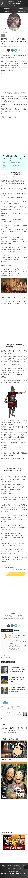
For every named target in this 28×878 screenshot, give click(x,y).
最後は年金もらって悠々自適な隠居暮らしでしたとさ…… (14, 167)
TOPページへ (13, 573)
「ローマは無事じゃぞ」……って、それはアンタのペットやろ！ (14, 159)
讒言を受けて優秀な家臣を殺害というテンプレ (14, 163)
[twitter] (8, 50)
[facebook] (12, 50)
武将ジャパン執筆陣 (11, 866)
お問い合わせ (16, 618)
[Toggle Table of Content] (23, 156)
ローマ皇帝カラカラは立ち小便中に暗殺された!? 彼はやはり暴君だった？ (17, 679)
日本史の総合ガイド (18, 865)
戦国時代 (21, 8)
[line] (15, 50)
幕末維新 (7, 11)
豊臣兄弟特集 (7, 8)
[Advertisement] (14, 139)
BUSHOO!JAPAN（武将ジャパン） (14, 873)
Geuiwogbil (10, 93)
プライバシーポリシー (17, 868)
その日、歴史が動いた (7, 657)
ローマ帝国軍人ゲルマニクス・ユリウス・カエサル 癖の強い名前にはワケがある (17, 669)
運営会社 (9, 868)
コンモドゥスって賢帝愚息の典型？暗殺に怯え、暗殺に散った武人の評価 (17, 689)
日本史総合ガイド (21, 11)
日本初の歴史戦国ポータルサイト (14, 871)
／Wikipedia (12, 567)
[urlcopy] (19, 50)
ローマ (3, 655)
